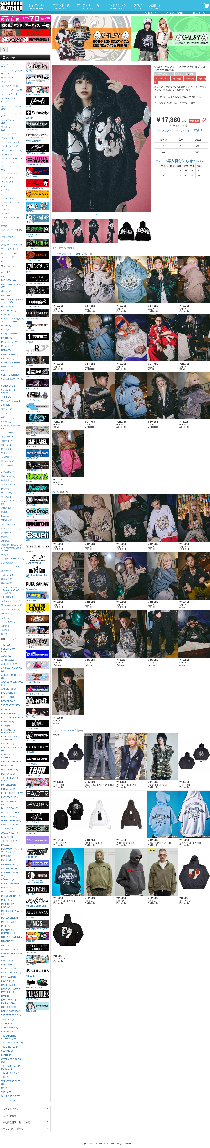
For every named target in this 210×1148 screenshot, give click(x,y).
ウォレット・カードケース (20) (12, 203)
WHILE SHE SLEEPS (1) (12, 1096)
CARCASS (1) (7, 743)
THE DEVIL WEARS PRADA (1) (10, 779)
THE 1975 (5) (7, 644)
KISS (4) (5, 845)
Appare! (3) (6, 276)
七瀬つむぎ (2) (7, 574)
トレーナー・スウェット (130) (12, 107)
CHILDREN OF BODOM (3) (12, 749)
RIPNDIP (30, 222)
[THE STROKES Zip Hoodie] (68, 756)
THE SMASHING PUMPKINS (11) (8, 1037)
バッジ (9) (5, 240)
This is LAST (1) (8, 396)
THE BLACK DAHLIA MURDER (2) (10, 1067)
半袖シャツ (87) (8, 77)
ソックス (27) (7, 213)
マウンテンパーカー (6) (11, 150)
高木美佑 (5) (6, 532)
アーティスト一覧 (88, 6)
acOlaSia (30, 917)
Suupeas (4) (6, 515)
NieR (28, 705)
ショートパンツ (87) (10, 93)
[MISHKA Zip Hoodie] (99, 872)
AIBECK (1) (6, 271)
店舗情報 (154, 6)
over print (30, 82)
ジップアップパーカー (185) (11, 121)
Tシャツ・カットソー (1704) (10, 65)
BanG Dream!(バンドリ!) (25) (12, 285)
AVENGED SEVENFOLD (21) (12, 683)
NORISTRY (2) (7, 350)
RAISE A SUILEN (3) (10, 362)
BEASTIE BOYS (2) (9, 701)
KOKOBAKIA (31, 588)
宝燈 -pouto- (31, 434)
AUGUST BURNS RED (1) (11, 676)
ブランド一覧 (61, 6)
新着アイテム (37, 6)
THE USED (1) (7, 1092)
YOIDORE (30, 199)
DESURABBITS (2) (9, 306)
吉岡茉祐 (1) (6, 625)
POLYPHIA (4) (7, 980)
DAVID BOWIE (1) (9, 765)
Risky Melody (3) (8, 366)
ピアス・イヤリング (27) (12, 217)
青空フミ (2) (6, 409)
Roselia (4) (6, 370)
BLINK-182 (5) (7, 721)
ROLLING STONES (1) (11, 1011)
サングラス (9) (7, 177)
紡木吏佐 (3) (6, 554)
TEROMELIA (31, 856)
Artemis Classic (33, 376)
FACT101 (30, 798)
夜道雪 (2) (5, 629)
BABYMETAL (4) (8, 280)
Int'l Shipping (162, 78)
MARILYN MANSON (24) (12, 883)
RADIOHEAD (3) (8, 984)
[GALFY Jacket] (194, 576)
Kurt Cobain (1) (8, 860)
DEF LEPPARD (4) (9, 769)
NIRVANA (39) (7, 941)
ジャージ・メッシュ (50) (12, 89)
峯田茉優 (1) (6, 613)
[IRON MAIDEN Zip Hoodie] (68, 814)
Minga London (32, 306)
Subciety (29, 117)
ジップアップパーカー (164, 73)
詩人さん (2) (6, 496)
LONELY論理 (31, 763)
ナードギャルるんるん (35, 693)
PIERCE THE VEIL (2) (11, 972)
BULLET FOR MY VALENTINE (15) (9, 738)
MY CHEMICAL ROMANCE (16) (8, 931)
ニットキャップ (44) (10, 173)
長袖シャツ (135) (8, 81)
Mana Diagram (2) (9, 341)
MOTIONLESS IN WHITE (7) (12, 912)
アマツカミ (31, 423)
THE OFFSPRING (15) (11, 1072)
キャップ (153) (7, 162)
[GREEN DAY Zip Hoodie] (194, 872)
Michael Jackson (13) (10, 895)
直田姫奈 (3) (6, 520)
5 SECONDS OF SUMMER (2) (8, 650)
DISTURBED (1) (8, 784)
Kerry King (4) (7, 836)
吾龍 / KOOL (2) (8, 476)
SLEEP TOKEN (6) (9, 1027)
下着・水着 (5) (7, 236)
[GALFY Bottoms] (162, 634)
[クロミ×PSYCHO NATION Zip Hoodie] (162, 814)
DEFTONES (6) (8, 773)
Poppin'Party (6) (8, 358)
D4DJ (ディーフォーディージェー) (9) (12, 300)
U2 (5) (4, 1087)
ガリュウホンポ (33, 821)
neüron (29, 528)
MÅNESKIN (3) (8, 879)
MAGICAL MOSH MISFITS (33, 235)
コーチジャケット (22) (11, 142)
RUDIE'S (30, 211)
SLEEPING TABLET (34, 411)
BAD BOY (30, 647)
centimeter (30, 329)
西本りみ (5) (6, 583)
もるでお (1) (6, 617)
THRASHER (31, 600)
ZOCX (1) (5, 404)
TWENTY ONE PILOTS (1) (11, 1082)
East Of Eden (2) (8, 310)
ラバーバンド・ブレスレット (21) (12, 231)
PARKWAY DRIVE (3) (10, 968)
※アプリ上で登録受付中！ (181, 161)
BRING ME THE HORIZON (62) (8, 731)
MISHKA (29, 786)
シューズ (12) (7, 209)
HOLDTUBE (31, 964)
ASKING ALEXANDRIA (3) (11, 669)
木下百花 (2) (6, 448)
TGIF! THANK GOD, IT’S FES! (36, 575)
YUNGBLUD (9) (8, 1100)
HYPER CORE (32, 810)
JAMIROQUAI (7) (8, 828)
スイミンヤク (32, 845)
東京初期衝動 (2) (8, 562)
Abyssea (29, 364)
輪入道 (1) (5, 633)
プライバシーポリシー (14, 1129)
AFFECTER (31, 975)
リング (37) (6, 221)
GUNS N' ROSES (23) (11, 820)
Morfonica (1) (7, 346)
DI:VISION (30, 740)
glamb (28, 106)
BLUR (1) (5, 725)
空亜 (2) (4, 452)
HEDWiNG (30, 751)
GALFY (192, 73)
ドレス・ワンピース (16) (12, 158)
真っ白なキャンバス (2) (11, 605)
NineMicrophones (34, 469)
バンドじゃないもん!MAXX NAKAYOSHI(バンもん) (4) (12, 590)
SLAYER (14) (7, 1023)
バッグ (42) (6, 185)
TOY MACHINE (32, 248)
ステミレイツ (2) (8, 524)
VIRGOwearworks (34, 129)
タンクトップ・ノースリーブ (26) (12, 72)
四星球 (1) (5, 511)
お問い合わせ (9, 1115)
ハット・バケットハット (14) (12, 168)
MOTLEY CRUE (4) (10, 917)
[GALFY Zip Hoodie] (68, 279)
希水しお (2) (6, 444)
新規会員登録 (176, 12)
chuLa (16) (6, 291)
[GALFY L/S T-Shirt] (68, 518)
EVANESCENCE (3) (10, 797)
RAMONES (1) (7, 995)
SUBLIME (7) (7, 1050)
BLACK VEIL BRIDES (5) (12, 717)
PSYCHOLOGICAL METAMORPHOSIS (34, 881)
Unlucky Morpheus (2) (11, 400)
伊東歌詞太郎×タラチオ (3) (11, 427)
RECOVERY (31, 353)
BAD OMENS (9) (8, 692)
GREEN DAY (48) (9, 816)
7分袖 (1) (5, 102)
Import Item (31, 940)
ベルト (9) (5, 194)
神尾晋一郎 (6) (7, 436)
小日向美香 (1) (7, 472)
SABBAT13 (31, 481)
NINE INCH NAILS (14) (11, 937)
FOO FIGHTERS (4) (10, 812)
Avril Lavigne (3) (8, 688)
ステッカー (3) (7, 257)
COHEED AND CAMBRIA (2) (8, 756)
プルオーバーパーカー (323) (11, 128)
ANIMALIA (30, 833)
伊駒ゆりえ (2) (7, 421)
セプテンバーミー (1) (10, 528)
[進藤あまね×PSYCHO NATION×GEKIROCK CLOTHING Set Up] (99, 756)
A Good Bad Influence (35, 283)
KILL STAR (30, 294)
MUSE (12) (6, 926)
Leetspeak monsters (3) (11, 333)
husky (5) (5, 329)
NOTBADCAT (32, 458)
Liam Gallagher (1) (9, 864)
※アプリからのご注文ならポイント (180, 130)
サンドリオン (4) (8, 492)
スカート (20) (7, 154)
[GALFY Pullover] (68, 634)
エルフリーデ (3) (8, 432)
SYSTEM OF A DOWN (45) (11, 1060)
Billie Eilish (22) (8, 709)
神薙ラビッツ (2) (8, 440)
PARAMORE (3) (8, 964)
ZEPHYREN (31, 894)
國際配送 (190, 78)
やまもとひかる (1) (9, 621)
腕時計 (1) (5, 225)
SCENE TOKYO (33, 94)
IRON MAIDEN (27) (10, 824)
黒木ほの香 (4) (7, 461)
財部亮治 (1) (6, 536)
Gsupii (29, 539)
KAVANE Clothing (34, 259)
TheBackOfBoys (33, 775)
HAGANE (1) (7, 325)
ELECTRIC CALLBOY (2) (12, 792)
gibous (29, 271)
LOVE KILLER (32, 868)
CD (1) (4, 261)
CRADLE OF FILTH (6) (11, 761)
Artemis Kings (32, 388)
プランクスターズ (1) (10, 601)
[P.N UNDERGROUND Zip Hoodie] (131, 756)
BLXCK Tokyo (32, 728)
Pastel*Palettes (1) (9, 354)
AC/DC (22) (6, 655)
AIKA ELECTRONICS (35, 658)
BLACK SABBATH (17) (11, 713)
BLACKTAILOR (32, 318)
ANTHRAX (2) (7, 659)
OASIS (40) (6, 945)
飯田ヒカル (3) (7, 417)
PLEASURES (32, 999)
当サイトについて (12, 1108)
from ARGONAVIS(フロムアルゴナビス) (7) (12, 320)
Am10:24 (30, 493)
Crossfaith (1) (7, 295)
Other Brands (32, 952)
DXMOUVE (31, 504)
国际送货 (177, 78)
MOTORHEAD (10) (9, 921)
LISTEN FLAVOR (33, 164)
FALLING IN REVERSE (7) (11, 802)
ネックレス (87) (8, 181)
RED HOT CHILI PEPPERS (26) (8, 1001)
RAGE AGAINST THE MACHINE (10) (10, 990)
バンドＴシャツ (116, 6)
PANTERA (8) (7, 960)
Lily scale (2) (7, 337)
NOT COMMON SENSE (36, 929)
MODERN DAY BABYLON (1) (8, 905)
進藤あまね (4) (7, 507)
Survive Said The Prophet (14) (9, 391)
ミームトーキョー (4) (10, 609)
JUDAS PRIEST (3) (9, 832)
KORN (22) (6, 856)
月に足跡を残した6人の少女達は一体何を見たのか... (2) (12, 547)
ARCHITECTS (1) (9, 663)
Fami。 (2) (6, 314)
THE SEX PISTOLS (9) (11, 1015)
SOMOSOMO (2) (8, 385)
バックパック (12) (9, 198)
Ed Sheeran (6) (8, 788)
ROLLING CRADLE (34, 612)
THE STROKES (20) (10, 1046)
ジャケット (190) (8, 133)
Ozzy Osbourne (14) (10, 949)
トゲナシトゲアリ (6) (10, 566)
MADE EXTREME (34, 563)
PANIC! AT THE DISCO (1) (11, 955)
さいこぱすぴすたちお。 (36, 399)
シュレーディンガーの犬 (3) (12, 502)
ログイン (152, 12)
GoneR (29, 623)
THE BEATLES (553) (10, 705)
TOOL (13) (6, 1076)
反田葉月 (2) (6, 540)
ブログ (138, 6)
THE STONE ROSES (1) (12, 1042)
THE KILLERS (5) (9, 840)
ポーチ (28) (6, 190)
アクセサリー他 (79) (10, 248)
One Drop (30, 516)
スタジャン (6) (7, 137)
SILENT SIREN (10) (10, 374)
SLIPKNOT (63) (8, 1031)
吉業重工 (30, 341)
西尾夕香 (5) (6, 579)
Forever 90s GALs (34, 681)
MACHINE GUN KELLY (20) (11, 874)
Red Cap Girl (31, 176)
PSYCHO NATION (34, 141)
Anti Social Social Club (36, 905)
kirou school (31, 1010)
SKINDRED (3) (8, 1019)
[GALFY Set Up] (162, 337)
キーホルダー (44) (9, 253)
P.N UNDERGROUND (35, 152)
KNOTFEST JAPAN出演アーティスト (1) (11, 850)
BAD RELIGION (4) (9, 696)
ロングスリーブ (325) (10, 85)
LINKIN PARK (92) (9, 868)
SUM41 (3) (6, 1054)
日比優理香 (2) (7, 596)
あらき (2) (5, 413)
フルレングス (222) (9, 98)
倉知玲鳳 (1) (6, 457)
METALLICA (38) (8, 891)
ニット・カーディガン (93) (11, 114)
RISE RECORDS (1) (10, 1006)
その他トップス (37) (10, 146)
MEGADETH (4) (8, 887)
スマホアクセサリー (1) (11, 244)
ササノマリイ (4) (8, 484)
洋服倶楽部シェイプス (35, 635)
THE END (30, 551)
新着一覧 (200, 12)
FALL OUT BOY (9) (9, 808)
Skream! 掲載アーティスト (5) (12, 380)
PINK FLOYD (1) (8, 976)
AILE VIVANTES (33, 716)
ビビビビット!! (32, 670)
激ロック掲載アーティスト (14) (12, 466)
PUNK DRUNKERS (34, 187)
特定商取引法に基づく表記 (16, 1122)
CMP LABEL (31, 446)
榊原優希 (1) (6, 480)
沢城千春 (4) (6, 488)
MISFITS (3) (6, 899)
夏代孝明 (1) (6, 570)
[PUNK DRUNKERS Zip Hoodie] (99, 814)
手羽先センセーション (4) (12, 558)
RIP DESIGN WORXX (35, 987)
